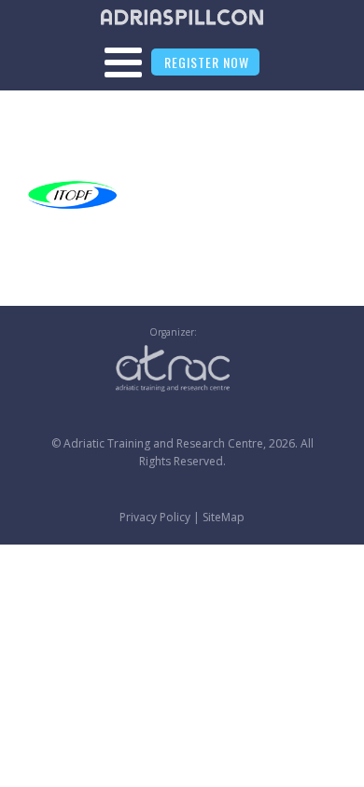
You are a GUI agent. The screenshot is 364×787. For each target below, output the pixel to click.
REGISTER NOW (206, 62)
